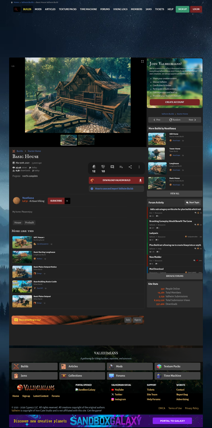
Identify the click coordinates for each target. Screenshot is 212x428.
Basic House (174, 178)
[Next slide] (140, 97)
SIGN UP (182, 9)
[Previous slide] (16, 97)
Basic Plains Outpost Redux (45, 267)
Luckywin (153, 233)
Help (159, 249)
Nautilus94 (28, 198)
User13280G (192, 272)
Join (128, 320)
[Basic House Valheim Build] (158, 183)
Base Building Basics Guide (45, 282)
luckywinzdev (193, 237)
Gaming (163, 273)
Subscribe (56, 201)
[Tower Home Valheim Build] (158, 154)
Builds (20, 151)
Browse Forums (174, 276)
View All (174, 193)
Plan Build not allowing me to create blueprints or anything (175, 245)
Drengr (39, 273)
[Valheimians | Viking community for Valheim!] (10, 9)
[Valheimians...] (16, 9)
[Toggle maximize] (142, 61)
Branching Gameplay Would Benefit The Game (170, 221)
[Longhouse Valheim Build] (158, 168)
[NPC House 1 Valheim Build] (22, 242)
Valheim (152, 225)
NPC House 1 (39, 237)
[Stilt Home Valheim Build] (158, 139)
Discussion (158, 213)
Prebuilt (29, 222)
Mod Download (156, 269)
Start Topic (194, 202)
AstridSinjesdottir (43, 244)
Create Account (174, 102)
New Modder (155, 257)
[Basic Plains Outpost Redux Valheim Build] (22, 272)
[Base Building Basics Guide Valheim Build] (22, 286)
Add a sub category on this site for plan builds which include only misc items (175, 209)
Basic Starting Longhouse (44, 252)
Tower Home (174, 149)
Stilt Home (173, 134)
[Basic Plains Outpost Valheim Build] (22, 301)
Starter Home (34, 151)
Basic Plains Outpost (42, 296)
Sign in (137, 320)
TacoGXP (40, 288)
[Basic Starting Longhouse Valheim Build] (22, 257)
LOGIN (196, 9)
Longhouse (174, 163)
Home (16, 2)
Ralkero (39, 259)
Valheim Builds (27, 2)
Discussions (153, 273)
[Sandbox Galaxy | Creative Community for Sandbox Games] (106, 421)
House (17, 222)
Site (150, 213)
